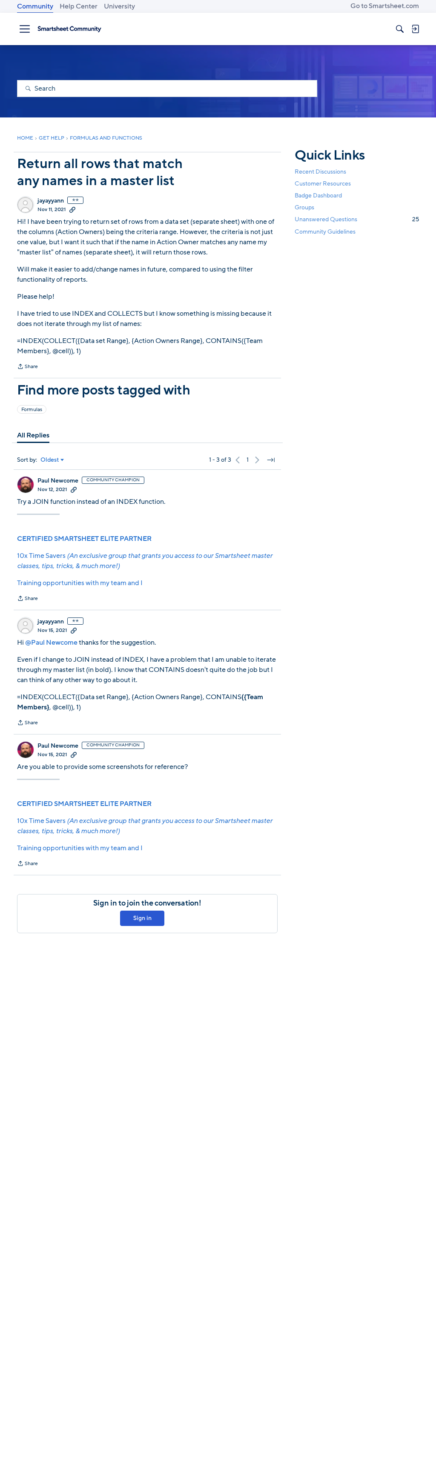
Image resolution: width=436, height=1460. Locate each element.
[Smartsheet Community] (69, 29)
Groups (304, 207)
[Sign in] (415, 29)
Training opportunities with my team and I (80, 583)
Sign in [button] (142, 918)
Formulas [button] (31, 409)
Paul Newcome (57, 481)
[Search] (399, 29)
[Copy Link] (72, 209)
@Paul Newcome (51, 642)
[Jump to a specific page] (271, 460)
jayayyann (50, 201)
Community (35, 6)
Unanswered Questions (357, 219)
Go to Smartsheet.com (384, 6)
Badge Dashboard (318, 195)
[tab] (33, 435)
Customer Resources (323, 184)
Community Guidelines (325, 232)
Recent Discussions (320, 172)
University (119, 6)
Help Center (79, 6)
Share (27, 367)
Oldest (49, 460)
